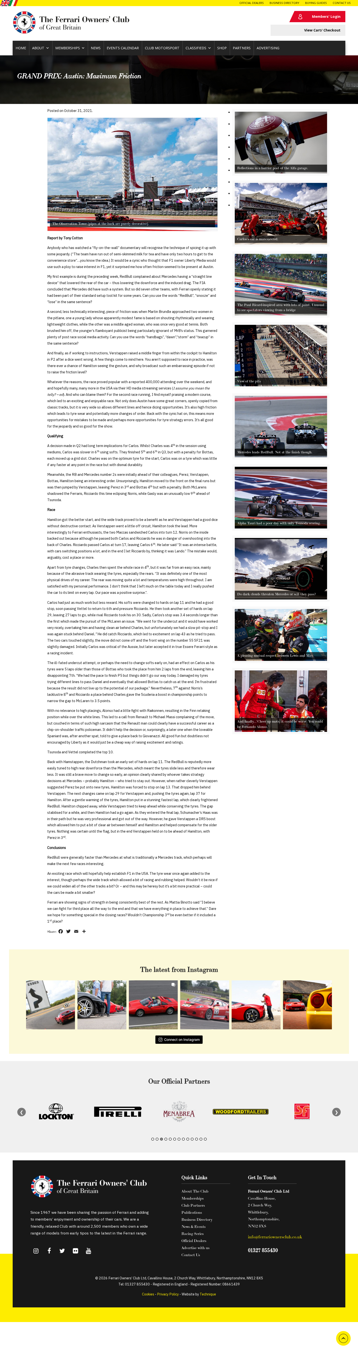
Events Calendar (123, 48)
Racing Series (192, 1233)
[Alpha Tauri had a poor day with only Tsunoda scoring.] (281, 527)
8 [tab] (183, 1139)
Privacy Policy (168, 1294)
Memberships (67, 48)
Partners (242, 48)
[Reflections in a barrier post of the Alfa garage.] (281, 172)
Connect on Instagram (182, 1039)
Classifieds (196, 48)
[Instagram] (36, 1251)
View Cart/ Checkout (322, 30)
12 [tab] (200, 1139)
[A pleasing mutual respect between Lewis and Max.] (281, 659)
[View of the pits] (281, 385)
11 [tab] (196, 1139)
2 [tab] (157, 1139)
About (38, 48)
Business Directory (284, 3)
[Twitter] (62, 1251)
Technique (208, 1294)
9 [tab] (187, 1139)
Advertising (268, 48)
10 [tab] (192, 1139)
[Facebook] (49, 1251)
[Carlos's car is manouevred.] (281, 243)
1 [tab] (152, 1139)
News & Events (193, 1226)
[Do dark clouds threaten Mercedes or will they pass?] (281, 598)
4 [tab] (165, 1139)
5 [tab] (170, 1139)
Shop (222, 48)
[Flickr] (75, 1251)
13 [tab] (205, 1139)
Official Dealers (251, 3)
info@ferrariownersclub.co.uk (275, 1237)
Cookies (148, 1294)
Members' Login (326, 16)
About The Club (194, 1191)
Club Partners (193, 1205)
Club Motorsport (162, 48)
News (96, 48)
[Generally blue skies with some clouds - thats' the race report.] (132, 174)
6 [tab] (174, 1139)
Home (21, 48)
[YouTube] (88, 1251)
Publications (191, 1212)
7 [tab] (179, 1139)
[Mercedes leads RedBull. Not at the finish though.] (281, 456)
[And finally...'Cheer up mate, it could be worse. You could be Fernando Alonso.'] (281, 730)
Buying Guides (316, 3)
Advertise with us (195, 1247)
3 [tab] (161, 1139)
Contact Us (342, 3)
